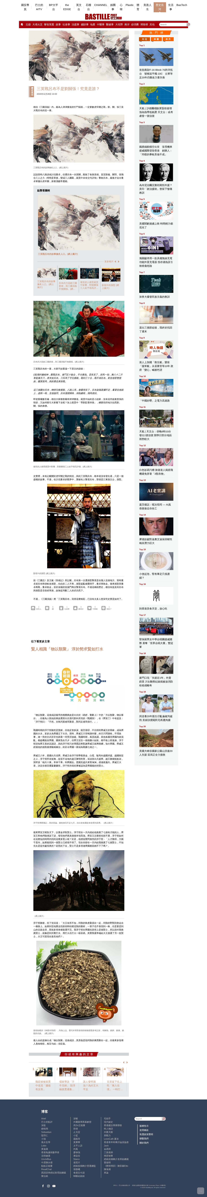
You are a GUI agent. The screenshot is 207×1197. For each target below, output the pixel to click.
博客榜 (144, 24)
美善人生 (147, 7)
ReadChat (46, 1169)
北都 (28, 24)
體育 (138, 7)
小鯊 (75, 1135)
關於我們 (144, 1143)
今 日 (144, 39)
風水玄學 (45, 1142)
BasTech (181, 5)
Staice (76, 1159)
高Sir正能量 (79, 1125)
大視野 (119, 24)
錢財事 (85, 24)
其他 (152, 24)
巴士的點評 (47, 1122)
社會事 (66, 24)
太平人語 (77, 1145)
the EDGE (67, 7)
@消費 (135, 24)
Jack (106, 1145)
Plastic (130, 5)
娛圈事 (113, 7)
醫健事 (110, 24)
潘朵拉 (76, 1156)
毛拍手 (107, 1118)
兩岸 (127, 24)
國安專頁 (25, 7)
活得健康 (45, 1156)
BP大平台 (53, 7)
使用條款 (144, 1130)
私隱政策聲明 (146, 1134)
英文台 (79, 7)
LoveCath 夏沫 (111, 1139)
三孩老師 (108, 1152)
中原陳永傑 (47, 1162)
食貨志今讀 (79, 1172)
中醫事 (100, 24)
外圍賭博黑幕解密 (82, 1122)
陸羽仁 (44, 1135)
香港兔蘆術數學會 (50, 1152)
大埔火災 (37, 24)
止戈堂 (76, 1132)
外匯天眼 (108, 1132)
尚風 (75, 1149)
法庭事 (75, 24)
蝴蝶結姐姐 (79, 1176)
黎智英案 (49, 24)
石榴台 (88, 7)
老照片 (76, 1162)
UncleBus (46, 1159)
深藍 (43, 1125)
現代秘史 (108, 1122)
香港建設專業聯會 (113, 1125)
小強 (43, 1139)
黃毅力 (107, 1135)
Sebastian (46, 1132)
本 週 (156, 39)
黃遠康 (44, 1149)
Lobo (43, 1145)
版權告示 (144, 1126)
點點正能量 (47, 1166)
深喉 (75, 1118)
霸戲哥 (76, 1139)
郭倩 (75, 1129)
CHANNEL (100, 5)
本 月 (168, 39)
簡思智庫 (108, 1156)
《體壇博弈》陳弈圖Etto (116, 1166)
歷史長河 (160, 7)
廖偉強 (76, 1152)
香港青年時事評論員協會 (116, 1142)
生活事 (170, 7)
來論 (106, 1172)
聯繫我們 (144, 1138)
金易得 (107, 1149)
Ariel (43, 1118)
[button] (114, 261)
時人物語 (108, 1129)
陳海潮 (107, 1169)
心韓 (121, 7)
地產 (92, 24)
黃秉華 (76, 1142)
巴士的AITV (39, 7)
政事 (58, 24)
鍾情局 (44, 1129)
